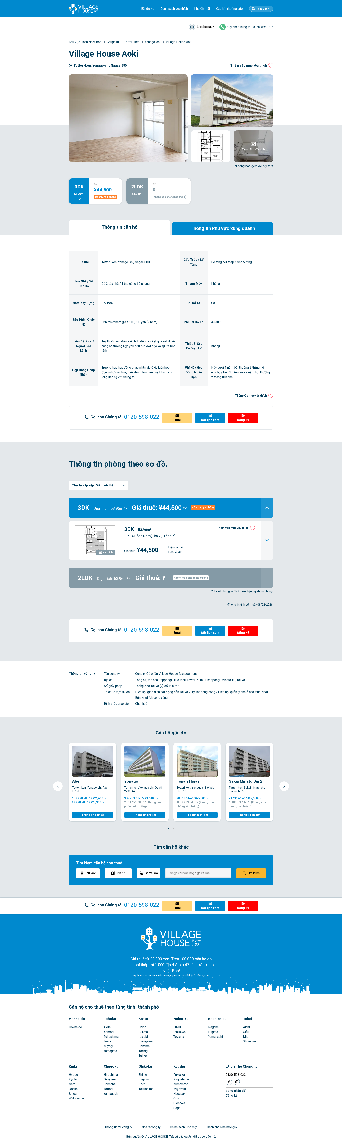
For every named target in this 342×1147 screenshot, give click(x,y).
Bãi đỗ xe (147, 8)
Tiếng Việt (261, 8)
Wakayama (76, 1098)
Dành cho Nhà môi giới (222, 1127)
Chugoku (111, 1066)
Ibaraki (143, 1036)
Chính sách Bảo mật (183, 1127)
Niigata (213, 1032)
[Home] (171, 938)
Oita (176, 1098)
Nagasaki (179, 1094)
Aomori (109, 1032)
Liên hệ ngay (205, 27)
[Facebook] (229, 1082)
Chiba (142, 1027)
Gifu (246, 1032)
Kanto (143, 1019)
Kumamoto (180, 1084)
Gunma (143, 1032)
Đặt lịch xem (210, 420)
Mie (245, 1036)
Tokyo (143, 1056)
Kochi (142, 1084)
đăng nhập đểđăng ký (236, 1093)
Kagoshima (181, 1079)
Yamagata (110, 1051)
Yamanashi (215, 1036)
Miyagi (108, 1046)
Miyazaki (179, 1089)
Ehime (143, 1075)
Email (177, 420)
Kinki (73, 1066)
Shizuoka (249, 1041)
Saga (176, 1108)
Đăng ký (243, 420)
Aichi (246, 1027)
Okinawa (179, 1103)
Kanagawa (146, 1041)
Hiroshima (111, 1075)
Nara (72, 1084)
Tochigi (143, 1051)
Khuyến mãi (202, 8)
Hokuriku (180, 1019)
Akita (107, 1027)
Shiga (73, 1094)
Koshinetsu (217, 1019)
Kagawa (144, 1079)
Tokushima (146, 1089)
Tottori (108, 1089)
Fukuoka (179, 1075)
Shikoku (145, 1066)
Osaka (73, 1089)
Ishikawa (179, 1032)
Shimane (110, 1084)
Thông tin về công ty (118, 1127)
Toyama (178, 1036)
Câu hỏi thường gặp (229, 8)
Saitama (144, 1046)
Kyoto (73, 1079)
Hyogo (73, 1075)
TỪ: (95, 184)
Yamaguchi (111, 1094)
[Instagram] (237, 1082)
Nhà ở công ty (151, 1127)
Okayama (110, 1079)
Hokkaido (77, 1019)
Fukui (177, 1027)
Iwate (107, 1041)
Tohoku (110, 1019)
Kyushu (179, 1066)
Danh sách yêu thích (174, 8)
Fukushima (111, 1036)
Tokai (247, 1019)
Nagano (213, 1027)
